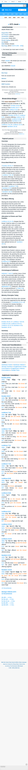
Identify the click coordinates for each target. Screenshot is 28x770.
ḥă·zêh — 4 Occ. (7, 597)
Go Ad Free (3, 766)
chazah (7, 60)
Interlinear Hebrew (19, 365)
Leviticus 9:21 (6, 511)
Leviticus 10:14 (17, 124)
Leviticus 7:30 (20, 117)
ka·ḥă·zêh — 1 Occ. (8, 603)
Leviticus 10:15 (7, 539)
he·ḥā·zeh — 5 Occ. (8, 599)
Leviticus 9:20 (13, 109)
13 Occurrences (6, 588)
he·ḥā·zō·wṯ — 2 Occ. (8, 601)
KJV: (3, 387)
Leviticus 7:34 (13, 186)
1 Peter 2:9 (19, 288)
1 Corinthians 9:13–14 (17, 302)
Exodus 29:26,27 (14, 115)
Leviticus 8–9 (6, 261)
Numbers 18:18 (12, 126)
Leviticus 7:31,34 (7, 124)
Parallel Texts (15, 370)
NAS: (3, 383)
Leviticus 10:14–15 (7, 221)
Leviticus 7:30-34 (18, 322)
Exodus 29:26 (15, 105)
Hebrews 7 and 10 (7, 273)
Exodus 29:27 (15, 107)
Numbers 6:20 (16, 121)
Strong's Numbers (7, 366)
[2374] (26, 346)
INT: (3, 391)
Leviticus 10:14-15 (7, 325)
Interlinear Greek (7, 365)
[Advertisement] (14, 639)
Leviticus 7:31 (6, 445)
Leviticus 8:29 (6, 323)
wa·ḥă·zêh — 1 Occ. (8, 605)
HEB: (3, 379)
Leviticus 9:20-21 (16, 323)
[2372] (2, 346)
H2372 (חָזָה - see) (17, 45)
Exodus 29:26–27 (7, 165)
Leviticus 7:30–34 (7, 175)
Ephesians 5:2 (6, 286)
